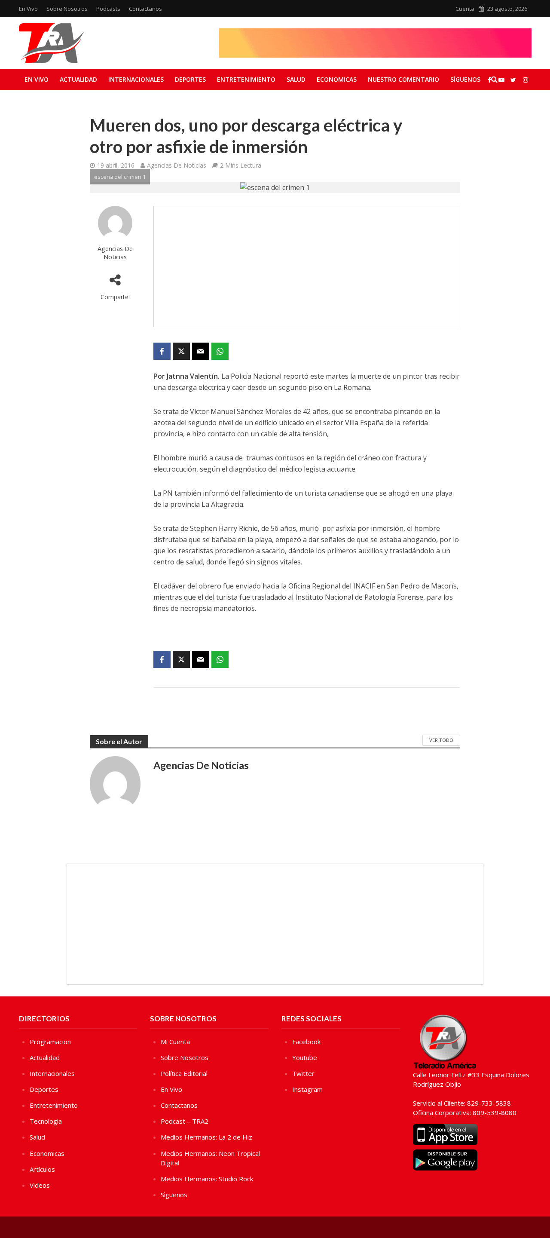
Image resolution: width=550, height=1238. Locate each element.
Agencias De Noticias (176, 165)
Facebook (306, 1041)
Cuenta (464, 8)
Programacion (50, 1041)
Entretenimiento (246, 79)
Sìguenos (174, 1194)
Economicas (337, 79)
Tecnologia (46, 1121)
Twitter (303, 1073)
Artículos (42, 1169)
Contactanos (145, 8)
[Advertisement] (306, 266)
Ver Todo (441, 740)
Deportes (190, 79)
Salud (296, 79)
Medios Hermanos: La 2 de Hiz (206, 1137)
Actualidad (78, 79)
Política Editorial (184, 1073)
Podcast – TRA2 (184, 1121)
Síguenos (465, 79)
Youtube (304, 1057)
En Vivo (28, 8)
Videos (40, 1185)
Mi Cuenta (175, 1041)
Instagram (307, 1089)
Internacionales (136, 79)
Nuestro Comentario (403, 79)
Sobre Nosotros (67, 8)
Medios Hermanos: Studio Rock (207, 1178)
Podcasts (108, 8)
